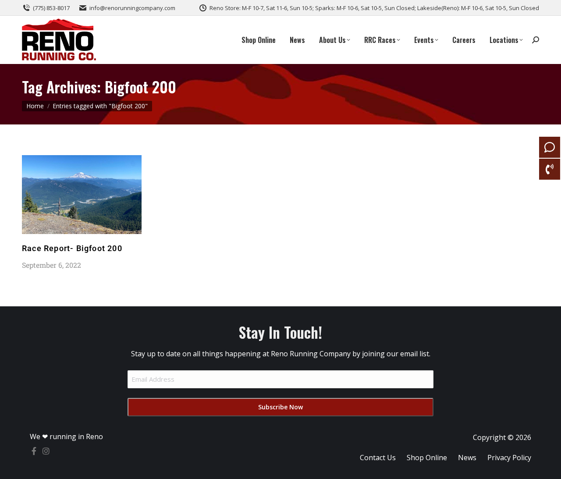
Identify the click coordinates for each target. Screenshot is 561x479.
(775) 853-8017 (51, 8)
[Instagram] (46, 451)
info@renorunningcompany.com (132, 8)
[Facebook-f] (34, 451)
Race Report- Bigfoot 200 (72, 248)
